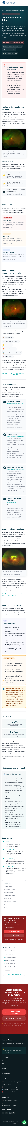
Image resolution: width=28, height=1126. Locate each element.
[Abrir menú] (24, 3)
